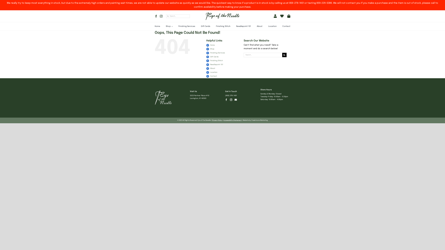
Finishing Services (217, 53)
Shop (212, 49)
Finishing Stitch (216, 60)
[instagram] (161, 16)
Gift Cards (214, 57)
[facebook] (156, 16)
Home (212, 45)
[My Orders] (282, 16)
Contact (213, 76)
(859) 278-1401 (231, 95)
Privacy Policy (217, 120)
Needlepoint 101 (216, 64)
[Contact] (236, 100)
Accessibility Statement (232, 120)
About (212, 68)
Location (214, 72)
